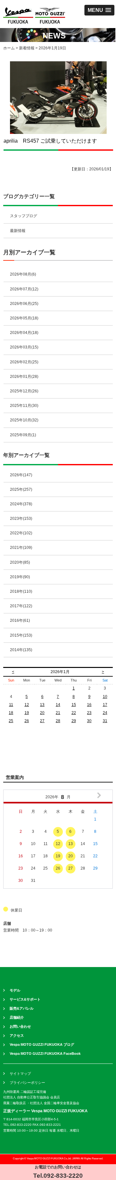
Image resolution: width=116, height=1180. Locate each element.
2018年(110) (21, 591)
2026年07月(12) (24, 289)
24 (105, 713)
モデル (15, 990)
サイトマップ (20, 1073)
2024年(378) (21, 504)
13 (42, 704)
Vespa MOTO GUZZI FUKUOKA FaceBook (45, 1053)
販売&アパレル (22, 1008)
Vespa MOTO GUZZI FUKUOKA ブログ (42, 1044)
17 (105, 704)
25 (11, 721)
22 (74, 713)
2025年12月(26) (24, 391)
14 (58, 704)
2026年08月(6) (23, 274)
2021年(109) (21, 547)
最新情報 (17, 230)
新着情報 (26, 48)
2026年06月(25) (24, 303)
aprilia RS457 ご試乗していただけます (50, 141)
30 (89, 721)
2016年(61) (20, 620)
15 (74, 704)
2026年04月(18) (24, 332)
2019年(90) (20, 577)
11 (11, 704)
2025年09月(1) (23, 435)
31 (105, 721)
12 (26, 704)
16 (89, 704)
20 (42, 713)
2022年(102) (21, 533)
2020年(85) (20, 562)
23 (89, 713)
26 (26, 721)
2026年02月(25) (24, 362)
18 (11, 713)
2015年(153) (21, 635)
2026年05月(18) (24, 318)
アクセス (17, 1035)
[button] (99, 10)
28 (58, 721)
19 (26, 713)
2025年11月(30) (24, 405)
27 (42, 721)
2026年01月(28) (24, 376)
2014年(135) (21, 650)
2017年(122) (21, 606)
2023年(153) (21, 518)
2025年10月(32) (24, 420)
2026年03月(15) (24, 347)
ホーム (9, 48)
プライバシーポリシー (27, 1082)
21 (58, 713)
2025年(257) (21, 489)
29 (74, 721)
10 (105, 696)
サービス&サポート (25, 999)
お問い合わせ (20, 1026)
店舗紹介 (17, 1017)
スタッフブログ (23, 216)
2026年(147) (21, 475)
